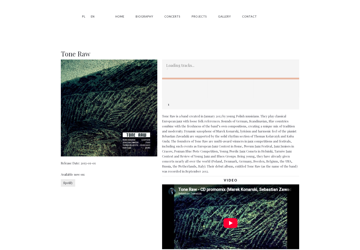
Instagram (283, 16)
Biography (144, 16)
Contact (249, 16)
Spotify (268, 16)
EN (93, 16)
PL (83, 16)
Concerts (172, 16)
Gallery (224, 16)
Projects (199, 16)
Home (119, 16)
